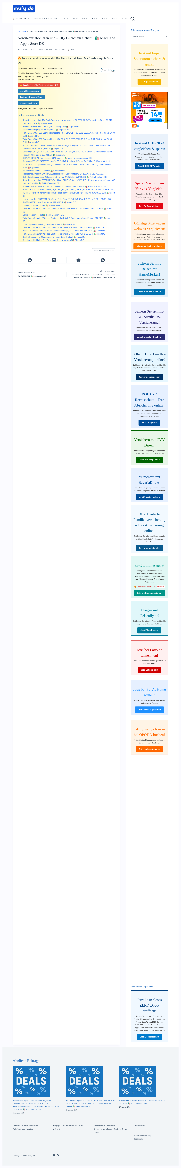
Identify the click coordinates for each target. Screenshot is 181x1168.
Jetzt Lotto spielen (149, 670)
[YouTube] (58, 1155)
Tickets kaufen (139, 1126)
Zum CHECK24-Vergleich (149, 166)
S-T (113, 19)
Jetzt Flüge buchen (149, 630)
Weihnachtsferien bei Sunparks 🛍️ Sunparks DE (44, 171)
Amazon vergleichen (28, 103)
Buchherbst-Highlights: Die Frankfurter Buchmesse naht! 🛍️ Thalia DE (53, 240)
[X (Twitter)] (54, 260)
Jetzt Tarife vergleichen (149, 206)
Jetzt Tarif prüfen (149, 423)
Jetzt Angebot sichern (149, 497)
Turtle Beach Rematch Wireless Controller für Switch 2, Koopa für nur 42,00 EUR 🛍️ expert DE (64, 234)
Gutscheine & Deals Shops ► (46, 19)
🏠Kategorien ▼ (19, 19)
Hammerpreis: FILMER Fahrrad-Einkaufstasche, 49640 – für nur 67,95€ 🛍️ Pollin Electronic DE (64, 186)
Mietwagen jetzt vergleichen (149, 246)
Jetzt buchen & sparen (149, 749)
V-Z (123, 19)
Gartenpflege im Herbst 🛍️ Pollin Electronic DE (43, 215)
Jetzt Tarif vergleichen (149, 460)
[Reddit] (78, 260)
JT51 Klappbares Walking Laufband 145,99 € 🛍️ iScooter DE (49, 224)
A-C (64, 19)
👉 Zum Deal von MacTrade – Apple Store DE (39, 85)
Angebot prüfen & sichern (149, 292)
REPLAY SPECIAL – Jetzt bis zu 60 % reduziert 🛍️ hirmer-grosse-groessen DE (57, 158)
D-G (74, 19)
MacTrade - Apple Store (55, 50)
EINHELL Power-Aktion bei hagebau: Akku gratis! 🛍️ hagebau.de (51, 127)
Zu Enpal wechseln (149, 82)
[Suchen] (132, 19)
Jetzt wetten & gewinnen (149, 709)
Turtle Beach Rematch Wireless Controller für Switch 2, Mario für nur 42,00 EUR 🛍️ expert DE (63, 228)
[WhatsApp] (103, 260)
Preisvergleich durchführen (31, 97)
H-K (83, 19)
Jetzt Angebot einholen (149, 548)
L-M (93, 19)
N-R (103, 19)
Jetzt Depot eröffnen (149, 1037)
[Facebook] (30, 260)
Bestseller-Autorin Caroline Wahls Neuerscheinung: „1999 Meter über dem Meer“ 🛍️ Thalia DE (64, 231)
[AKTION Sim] (149, 110)
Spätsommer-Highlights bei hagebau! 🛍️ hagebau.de (46, 130)
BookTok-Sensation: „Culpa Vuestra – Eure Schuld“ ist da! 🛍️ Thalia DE (54, 237)
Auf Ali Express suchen (29, 91)
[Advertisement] (82, 8)
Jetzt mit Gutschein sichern (149, 593)
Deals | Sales (23, 50)
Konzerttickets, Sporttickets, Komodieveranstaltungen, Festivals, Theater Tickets (111, 1129)
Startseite (22, 31)
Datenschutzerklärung (142, 1136)
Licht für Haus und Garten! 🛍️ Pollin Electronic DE (44, 205)
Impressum (138, 1139)
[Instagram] (54, 1155)
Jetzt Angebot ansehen (149, 377)
